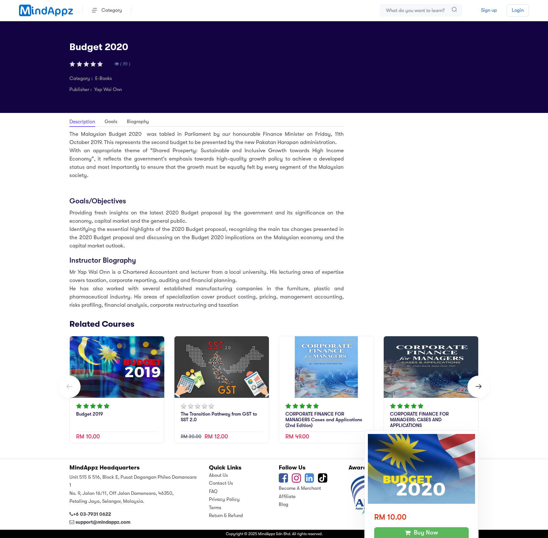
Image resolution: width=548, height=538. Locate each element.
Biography (138, 121)
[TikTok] (323, 480)
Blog (283, 504)
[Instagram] (296, 480)
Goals (111, 121)
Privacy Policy (224, 499)
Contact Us (221, 483)
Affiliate (287, 496)
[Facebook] (283, 480)
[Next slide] (478, 387)
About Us (218, 475)
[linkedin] (309, 480)
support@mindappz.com (102, 522)
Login (518, 10)
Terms (215, 507)
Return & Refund (226, 515)
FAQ (213, 491)
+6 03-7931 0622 (92, 514)
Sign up (489, 10)
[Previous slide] (69, 387)
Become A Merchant (300, 488)
